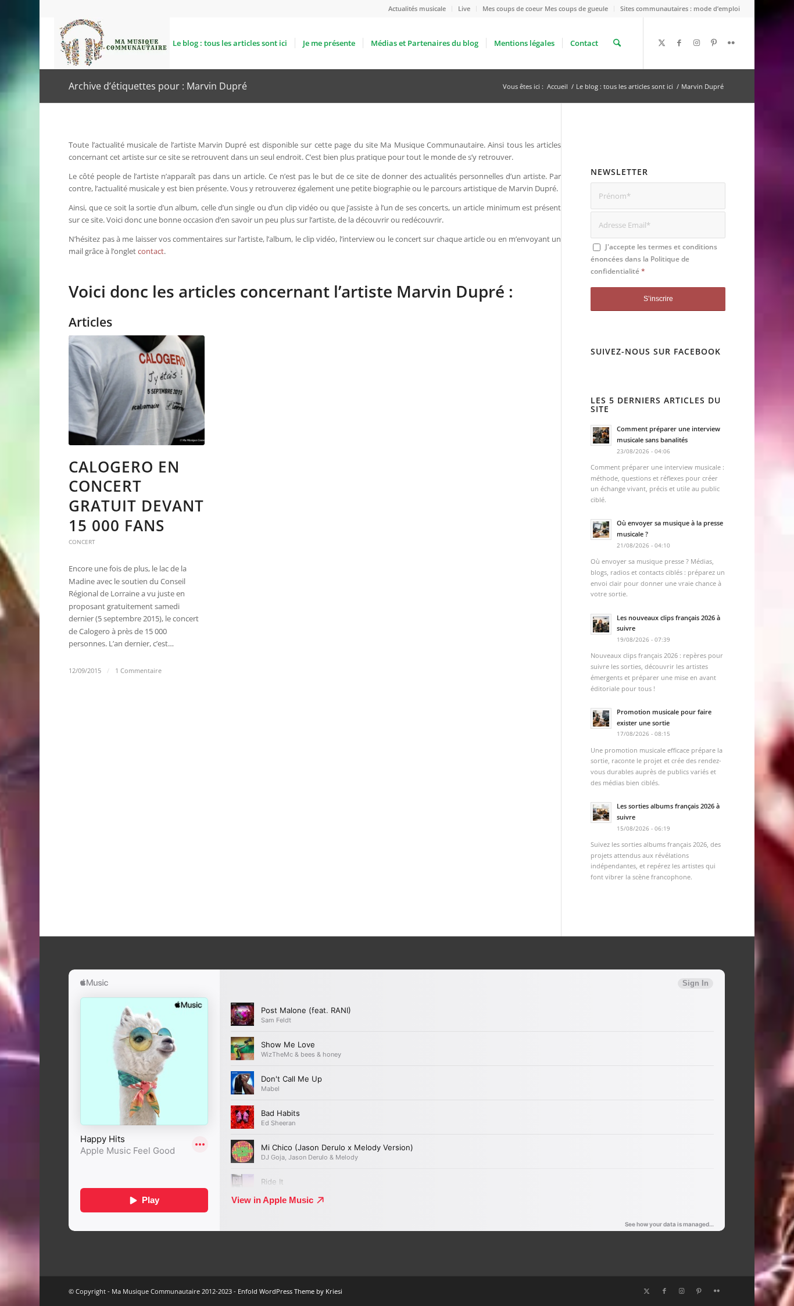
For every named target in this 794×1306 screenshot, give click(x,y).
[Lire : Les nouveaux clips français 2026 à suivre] (601, 624)
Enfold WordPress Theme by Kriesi (290, 1291)
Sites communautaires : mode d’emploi (680, 8)
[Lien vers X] (661, 42)
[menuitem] (417, 9)
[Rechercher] (617, 43)
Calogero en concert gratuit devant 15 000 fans (136, 496)
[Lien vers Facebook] (679, 42)
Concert (82, 542)
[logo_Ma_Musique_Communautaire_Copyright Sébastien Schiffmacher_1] (112, 43)
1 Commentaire (138, 671)
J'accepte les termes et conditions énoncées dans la (654, 259)
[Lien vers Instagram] (696, 42)
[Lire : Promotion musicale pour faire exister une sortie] (601, 718)
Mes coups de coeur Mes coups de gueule (545, 8)
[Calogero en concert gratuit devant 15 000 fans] (137, 390)
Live (464, 8)
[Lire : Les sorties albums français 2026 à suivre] (601, 812)
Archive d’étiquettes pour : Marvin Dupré (158, 86)
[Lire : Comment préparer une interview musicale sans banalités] (601, 435)
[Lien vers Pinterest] (714, 42)
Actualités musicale (417, 8)
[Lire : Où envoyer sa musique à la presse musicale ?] (601, 529)
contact (151, 251)
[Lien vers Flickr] (731, 42)
